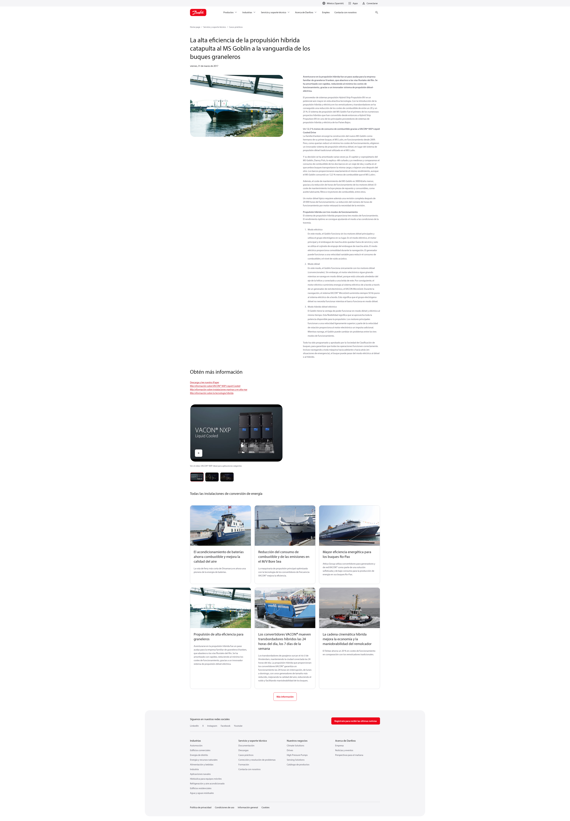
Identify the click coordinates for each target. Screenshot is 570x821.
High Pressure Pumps (297, 754)
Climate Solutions (295, 745)
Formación (243, 764)
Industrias (195, 740)
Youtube (238, 725)
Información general (248, 807)
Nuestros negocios (297, 740)
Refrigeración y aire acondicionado (207, 783)
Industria (194, 769)
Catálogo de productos (298, 764)
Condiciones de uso (224, 807)
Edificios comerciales (200, 750)
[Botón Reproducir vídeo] (198, 453)
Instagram (212, 725)
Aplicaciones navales (200, 773)
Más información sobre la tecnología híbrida (211, 393)
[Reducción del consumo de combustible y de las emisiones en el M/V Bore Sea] (285, 525)
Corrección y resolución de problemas (257, 759)
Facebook (225, 725)
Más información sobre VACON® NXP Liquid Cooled (215, 385)
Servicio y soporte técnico (214, 27)
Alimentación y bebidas (201, 764)
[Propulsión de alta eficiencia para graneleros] (220, 608)
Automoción (196, 745)
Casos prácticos (236, 27)
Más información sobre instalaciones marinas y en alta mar (218, 389)
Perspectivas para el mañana (349, 754)
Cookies (265, 807)
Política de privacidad (200, 807)
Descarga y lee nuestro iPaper (204, 382)
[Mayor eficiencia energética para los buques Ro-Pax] (349, 525)
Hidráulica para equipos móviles (206, 778)
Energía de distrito (199, 754)
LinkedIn (194, 725)
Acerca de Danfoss (345, 740)
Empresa (339, 745)
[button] (352, 3)
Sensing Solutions (295, 759)
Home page (195, 27)
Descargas (243, 750)
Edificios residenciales (200, 788)
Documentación (246, 745)
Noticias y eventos (344, 750)
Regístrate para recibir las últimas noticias (355, 720)
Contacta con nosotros (249, 769)
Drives (290, 750)
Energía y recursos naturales (203, 759)
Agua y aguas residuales (202, 792)
